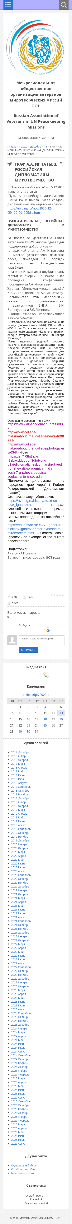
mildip (30, 597)
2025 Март (18, 1078)
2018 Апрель (19, 767)
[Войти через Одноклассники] (55, 630)
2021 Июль (18, 913)
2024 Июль (18, 1047)
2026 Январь (19, 1116)
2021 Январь (19, 890)
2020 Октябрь (20, 879)
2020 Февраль (20, 848)
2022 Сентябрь (21, 967)
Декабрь (35, 146)
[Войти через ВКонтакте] (28, 630)
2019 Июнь (18, 821)
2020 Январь (19, 844)
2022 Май (17, 951)
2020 (24, 146)
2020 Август (19, 871)
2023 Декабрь (20, 1024)
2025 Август (19, 1097)
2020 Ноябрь (19, 882)
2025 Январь (19, 1070)
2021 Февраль (20, 894)
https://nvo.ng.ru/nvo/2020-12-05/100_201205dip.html (29, 210)
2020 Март (18, 852)
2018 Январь (19, 756)
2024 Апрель (19, 1036)
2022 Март (18, 944)
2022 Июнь (18, 955)
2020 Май (17, 859)
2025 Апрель (19, 1082)
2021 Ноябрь (19, 928)
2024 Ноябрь (19, 1063)
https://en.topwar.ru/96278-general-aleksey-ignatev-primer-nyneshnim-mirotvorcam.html (34, 529)
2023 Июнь (18, 1001)
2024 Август (19, 1051)
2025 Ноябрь (19, 1109)
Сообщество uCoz (23, 1169)
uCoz (59, 1218)
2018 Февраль (20, 760)
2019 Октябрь (20, 833)
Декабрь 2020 (36, 695)
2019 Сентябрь (21, 829)
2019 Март (18, 810)
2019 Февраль (20, 806)
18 (45, 719)
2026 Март (18, 1124)
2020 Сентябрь (21, 875)
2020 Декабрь (20, 886)
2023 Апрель (19, 994)
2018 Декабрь (20, 798)
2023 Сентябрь (21, 1013)
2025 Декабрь (20, 1113)
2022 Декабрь (20, 978)
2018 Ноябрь (19, 794)
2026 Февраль (20, 1120)
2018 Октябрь (20, 790)
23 (28, 725)
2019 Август (19, 825)
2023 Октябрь (20, 1017)
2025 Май (17, 1086)
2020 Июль (18, 867)
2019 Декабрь (20, 840)
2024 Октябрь (20, 1059)
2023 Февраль (20, 986)
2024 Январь (19, 1028)
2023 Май (17, 998)
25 (45, 725)
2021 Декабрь (20, 932)
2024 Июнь (18, 1044)
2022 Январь (19, 936)
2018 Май (17, 771)
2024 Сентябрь (21, 1055)
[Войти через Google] (48, 630)
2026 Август (19, 1143)
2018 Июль (18, 779)
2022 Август (19, 963)
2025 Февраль (20, 1074)
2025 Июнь (18, 1090)
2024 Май (17, 1040)
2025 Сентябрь (21, 1101)
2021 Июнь (18, 909)
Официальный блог (23, 1165)
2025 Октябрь (20, 1105)
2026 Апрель (19, 1128)
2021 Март (18, 898)
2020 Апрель (19, 856)
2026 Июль (18, 1140)
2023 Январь (19, 982)
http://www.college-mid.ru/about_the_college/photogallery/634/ (35, 448)
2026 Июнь (18, 1136)
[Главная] (36, 75)
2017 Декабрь (20, 752)
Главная (12, 146)
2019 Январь (19, 802)
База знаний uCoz (22, 1173)
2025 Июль (18, 1093)
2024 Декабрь (20, 1067)
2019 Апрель (19, 813)
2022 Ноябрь (19, 975)
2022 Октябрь (20, 971)
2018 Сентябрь (21, 787)
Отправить (28, 650)
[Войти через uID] (22, 630)
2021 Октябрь (20, 925)
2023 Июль (18, 1005)
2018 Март (18, 763)
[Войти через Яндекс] (41, 630)
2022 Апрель (19, 948)
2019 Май (17, 817)
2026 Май (17, 1132)
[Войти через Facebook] (35, 630)
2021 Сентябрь (21, 921)
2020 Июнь (18, 863)
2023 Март (18, 990)
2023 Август (19, 1009)
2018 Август (19, 783)
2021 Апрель (19, 902)
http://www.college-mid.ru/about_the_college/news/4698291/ (35, 436)
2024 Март (18, 1032)
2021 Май (17, 905)
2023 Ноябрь (19, 1021)
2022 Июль (18, 959)
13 (45, 146)
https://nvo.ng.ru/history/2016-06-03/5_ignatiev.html (32, 503)
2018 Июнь (18, 775)
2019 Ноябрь (19, 836)
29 (20, 731)
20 (61, 719)
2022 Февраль (20, 940)
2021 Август (19, 917)
